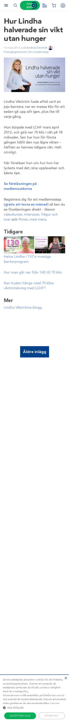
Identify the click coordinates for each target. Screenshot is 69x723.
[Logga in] (63, 5)
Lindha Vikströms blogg (23, 307)
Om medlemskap (38, 52)
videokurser (13, 214)
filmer (23, 219)
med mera (38, 219)
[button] (34, 708)
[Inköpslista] (54, 5)
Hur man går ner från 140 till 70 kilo (33, 272)
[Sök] (15, 5)
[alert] (34, 698)
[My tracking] (44, 5)
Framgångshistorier (15, 52)
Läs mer (54, 703)
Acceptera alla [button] (20, 715)
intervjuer (31, 214)
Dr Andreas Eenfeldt (35, 47)
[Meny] (6, 5)
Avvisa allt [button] (52, 715)
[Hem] (34, 5)
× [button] (65, 678)
